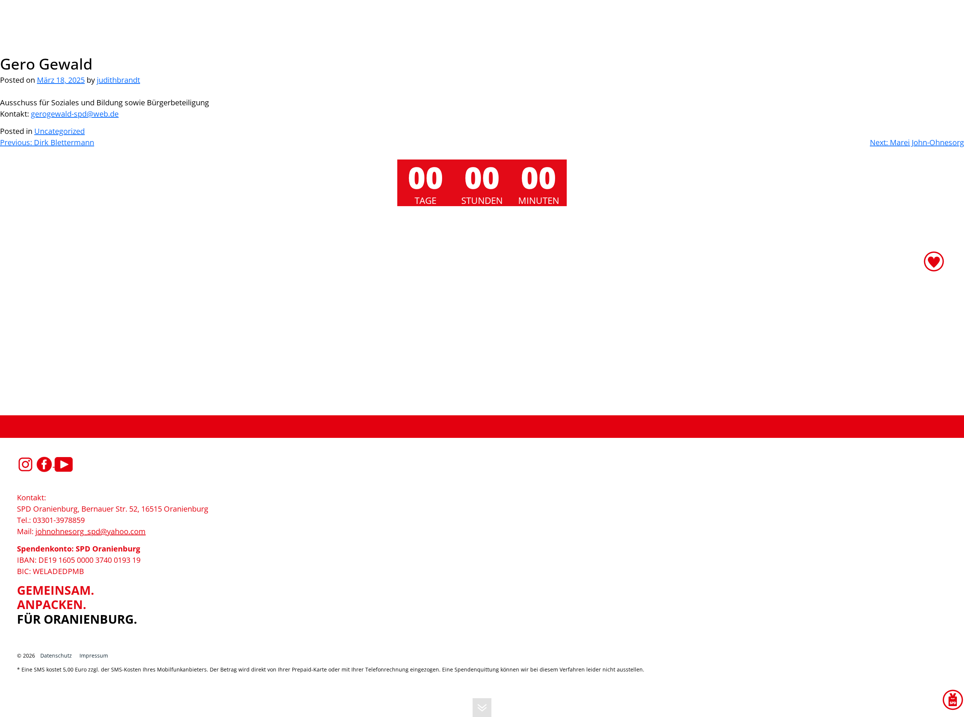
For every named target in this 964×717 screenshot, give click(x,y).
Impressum (93, 655)
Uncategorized (59, 131)
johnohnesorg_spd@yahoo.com (90, 531)
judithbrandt (118, 80)
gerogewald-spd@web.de (75, 114)
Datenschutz (56, 655)
